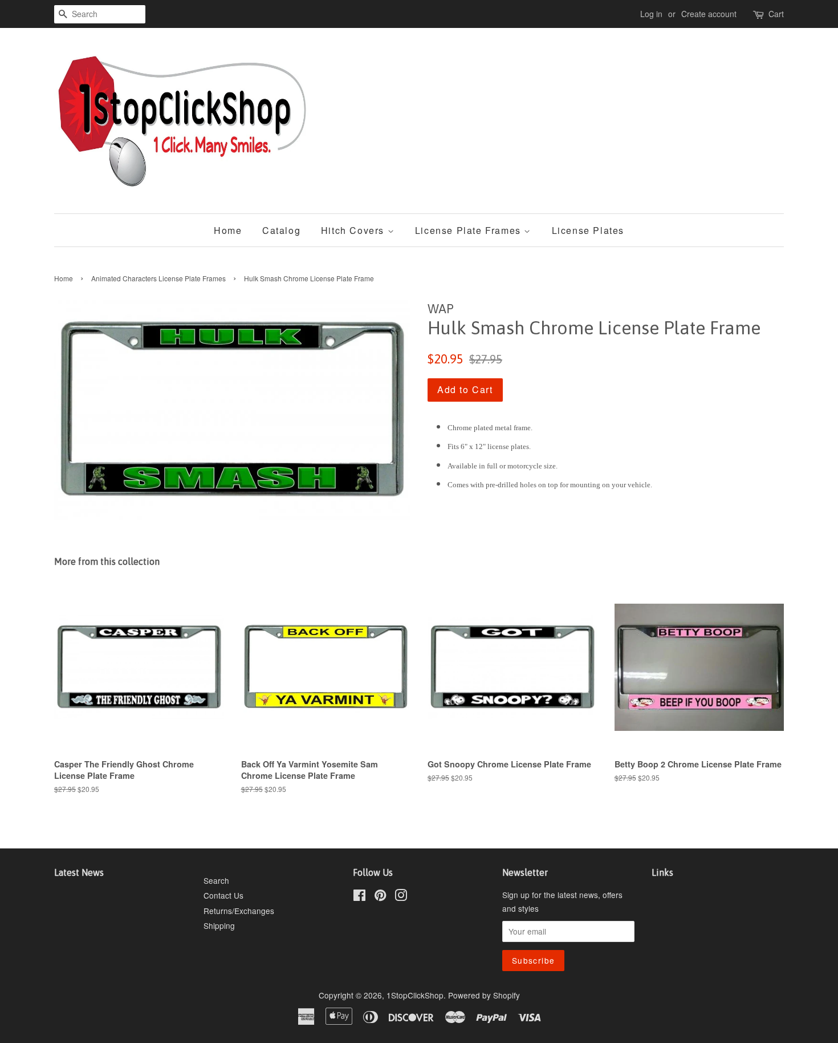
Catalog (281, 230)
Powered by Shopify (484, 995)
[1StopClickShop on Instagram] (400, 897)
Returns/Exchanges (239, 910)
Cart (776, 13)
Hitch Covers (354, 230)
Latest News (79, 872)
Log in (651, 13)
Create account (709, 13)
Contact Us (223, 895)
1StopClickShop (415, 995)
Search (216, 880)
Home (228, 230)
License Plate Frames (469, 230)
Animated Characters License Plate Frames (158, 278)
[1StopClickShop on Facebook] (359, 897)
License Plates (588, 230)
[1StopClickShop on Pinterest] (380, 897)
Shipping (219, 925)
